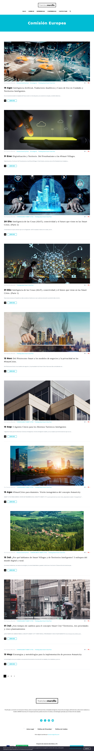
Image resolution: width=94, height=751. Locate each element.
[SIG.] (14, 676)
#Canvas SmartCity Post (23, 83)
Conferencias (51, 11)
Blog (24, 11)
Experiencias (41, 11)
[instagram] (49, 720)
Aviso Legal (30, 729)
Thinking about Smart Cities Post (46, 83)
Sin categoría (33, 83)
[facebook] (41, 720)
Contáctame (63, 11)
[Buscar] (70, 11)
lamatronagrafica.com (53, 734)
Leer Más (12, 100)
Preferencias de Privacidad (76, 748)
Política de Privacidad (45, 729)
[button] (5, 101)
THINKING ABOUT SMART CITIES (25, 216)
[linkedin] (53, 720)
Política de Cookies (61, 729)
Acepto (87, 748)
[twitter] (45, 720)
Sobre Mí (31, 11)
